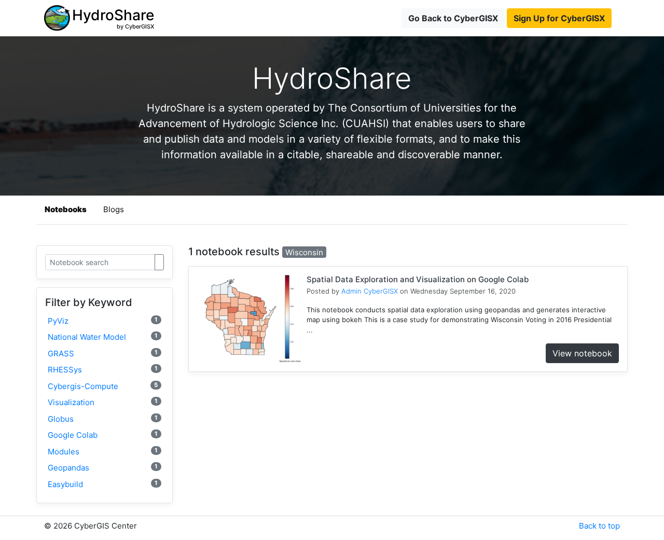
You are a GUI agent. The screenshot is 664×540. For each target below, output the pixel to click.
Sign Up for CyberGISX (559, 18)
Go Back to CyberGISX (453, 18)
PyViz (103, 321)
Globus (103, 419)
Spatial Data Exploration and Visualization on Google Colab (418, 279)
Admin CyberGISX (369, 291)
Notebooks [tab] (66, 209)
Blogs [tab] (113, 209)
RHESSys (103, 370)
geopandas (103, 468)
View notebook (582, 353)
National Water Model (103, 337)
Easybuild (103, 484)
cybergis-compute (103, 386)
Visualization (103, 402)
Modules (103, 451)
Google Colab (103, 435)
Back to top (599, 526)
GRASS (103, 353)
